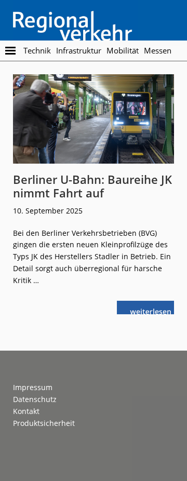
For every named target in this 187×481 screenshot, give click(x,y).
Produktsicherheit (44, 423)
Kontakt (26, 411)
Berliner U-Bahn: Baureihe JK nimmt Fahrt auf (92, 186)
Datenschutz (35, 399)
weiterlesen (153, 310)
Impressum (32, 387)
